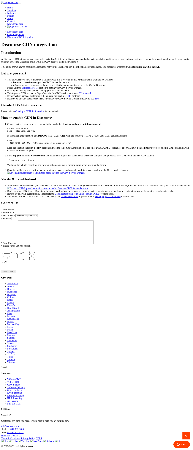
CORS (68, 96)
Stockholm (12, 348)
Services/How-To (30, 88)
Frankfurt (11, 305)
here (97, 98)
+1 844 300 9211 (15, 432)
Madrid (10, 321)
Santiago (11, 338)
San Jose (11, 335)
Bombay (11, 289)
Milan (10, 329)
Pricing (10, 15)
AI (186, 435)
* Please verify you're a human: (16, 245)
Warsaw (11, 362)
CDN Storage (13, 384)
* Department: (8, 215)
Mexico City (13, 324)
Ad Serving (12, 401)
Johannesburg (13, 310)
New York (12, 332)
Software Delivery (16, 387)
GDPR (39, 438)
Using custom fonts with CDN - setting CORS (77, 193)
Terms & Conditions (11, 438)
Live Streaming (14, 393)
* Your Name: (7, 209)
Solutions (11, 10)
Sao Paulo (12, 340)
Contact (11, 21)
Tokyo (10, 357)
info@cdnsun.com (10, 426)
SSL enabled (85, 93)
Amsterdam (12, 283)
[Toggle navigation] (20, 3)
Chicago (11, 297)
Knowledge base (15, 24)
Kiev (9, 313)
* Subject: (6, 218)
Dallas (10, 300)
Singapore (12, 346)
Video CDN (13, 382)
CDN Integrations (15, 34)
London (11, 316)
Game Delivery (14, 390)
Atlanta (10, 286)
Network (11, 13)
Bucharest (12, 291)
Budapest (11, 294)
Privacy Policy (28, 438)
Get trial (23, 26)
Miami (10, 327)
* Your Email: (7, 212)
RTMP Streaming (15, 395)
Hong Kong (13, 308)
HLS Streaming (14, 398)
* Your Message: (9, 243)
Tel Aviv (11, 354)
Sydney (10, 351)
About (10, 18)
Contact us (16, 435)
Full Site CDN (14, 403)
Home (10, 7)
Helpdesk (5, 435)
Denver (10, 302)
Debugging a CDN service (107, 196)
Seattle (10, 343)
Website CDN (14, 379)
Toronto (11, 359)
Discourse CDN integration (20, 37)
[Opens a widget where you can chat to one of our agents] (181, 444)
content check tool (69, 196)
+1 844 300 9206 (15, 429)
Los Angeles (13, 319)
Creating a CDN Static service (29, 111)
